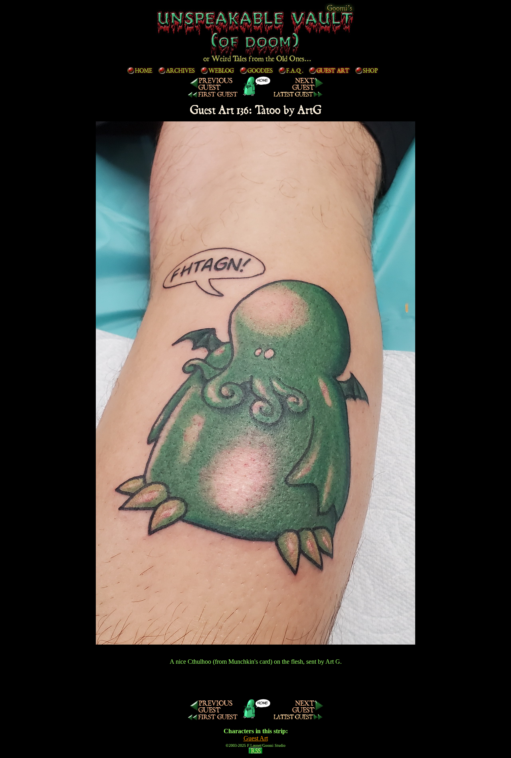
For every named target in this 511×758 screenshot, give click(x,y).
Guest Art (256, 738)
